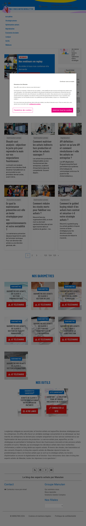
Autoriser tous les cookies (62, 110)
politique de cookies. (35, 104)
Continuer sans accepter (67, 81)
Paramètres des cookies (23, 110)
